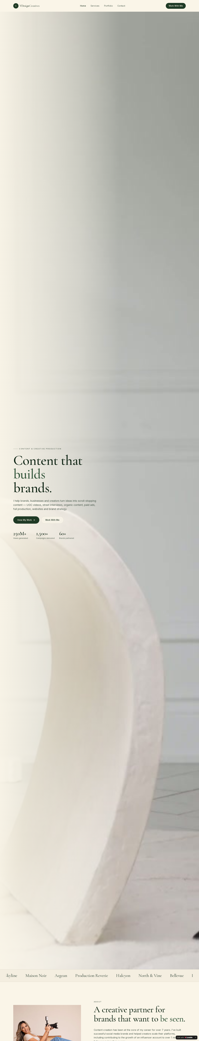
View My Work (24, 520)
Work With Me (176, 6)
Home (83, 6)
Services (95, 6)
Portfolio (108, 6)
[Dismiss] (195, 1037)
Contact (121, 6)
